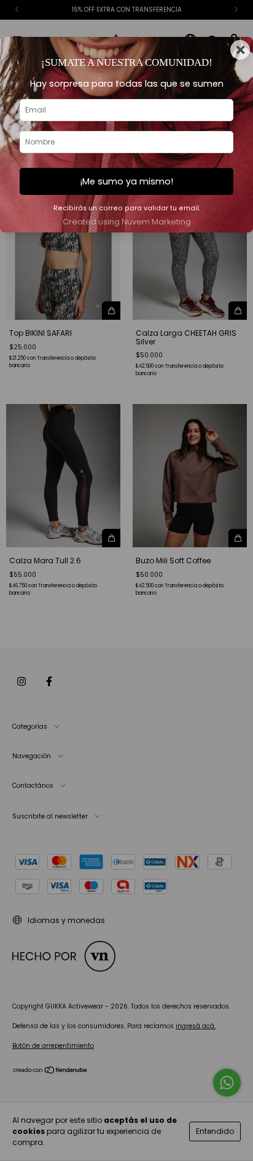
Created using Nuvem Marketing (127, 221)
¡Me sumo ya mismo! (126, 181)
